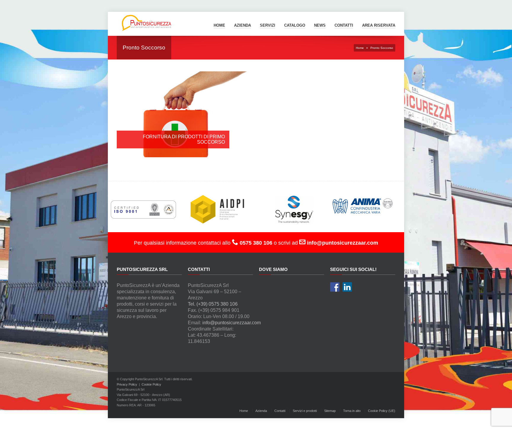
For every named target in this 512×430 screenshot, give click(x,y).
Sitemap (330, 411)
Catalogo (294, 25)
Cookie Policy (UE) (381, 411)
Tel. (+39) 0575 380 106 (213, 304)
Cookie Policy (151, 384)
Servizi (267, 25)
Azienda (242, 25)
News (320, 25)
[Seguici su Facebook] (335, 287)
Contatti (279, 411)
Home (219, 25)
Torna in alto (352, 411)
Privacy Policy (127, 384)
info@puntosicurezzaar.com (231, 322)
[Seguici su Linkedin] (347, 287)
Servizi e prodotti (305, 411)
